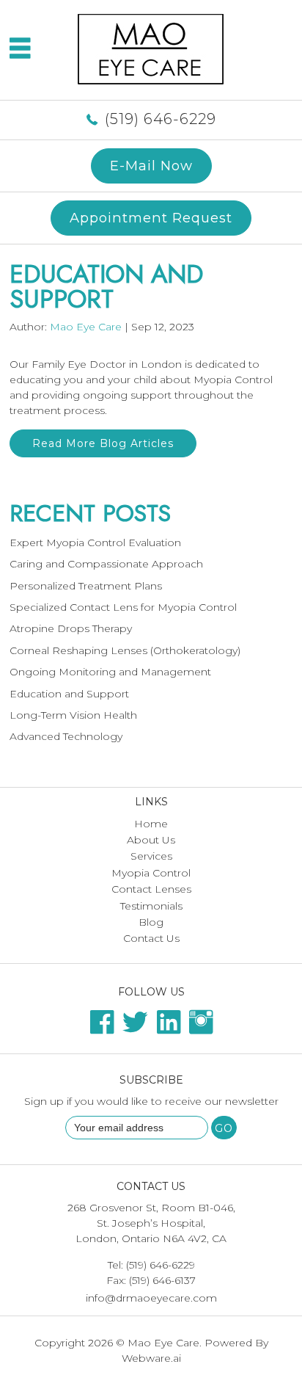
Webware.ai (151, 1358)
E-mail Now (151, 165)
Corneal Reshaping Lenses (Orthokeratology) (125, 650)
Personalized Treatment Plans (86, 585)
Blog (151, 922)
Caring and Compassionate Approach (106, 563)
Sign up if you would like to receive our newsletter (151, 1101)
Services (151, 856)
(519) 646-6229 (160, 119)
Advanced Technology (66, 736)
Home (151, 823)
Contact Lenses (151, 889)
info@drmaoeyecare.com (151, 1298)
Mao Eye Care (163, 1342)
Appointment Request (151, 217)
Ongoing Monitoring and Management (110, 671)
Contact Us (151, 938)
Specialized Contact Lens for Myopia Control (123, 607)
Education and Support (69, 693)
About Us (151, 839)
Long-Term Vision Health (73, 715)
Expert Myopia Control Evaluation (95, 542)
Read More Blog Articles (103, 443)
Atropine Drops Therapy (71, 628)
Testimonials (151, 905)
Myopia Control (151, 872)
